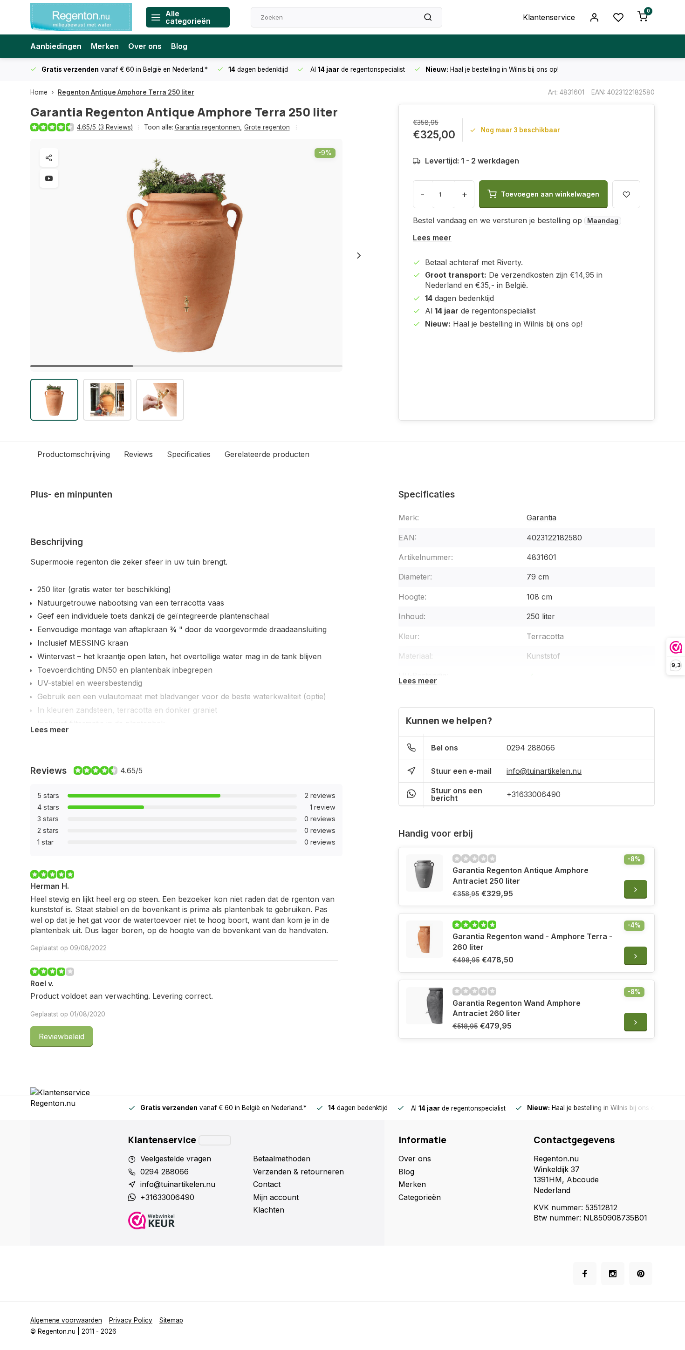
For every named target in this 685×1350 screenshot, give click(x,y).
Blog (179, 46)
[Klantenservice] (215, 1140)
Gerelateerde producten (267, 454)
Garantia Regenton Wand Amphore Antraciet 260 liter (516, 1008)
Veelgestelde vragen (175, 1158)
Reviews (138, 454)
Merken (105, 46)
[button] (358, 255)
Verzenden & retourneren (298, 1171)
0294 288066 (531, 747)
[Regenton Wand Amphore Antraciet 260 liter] (424, 1005)
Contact (267, 1184)
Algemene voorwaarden (66, 1320)
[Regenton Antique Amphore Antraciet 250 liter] (424, 873)
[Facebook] (584, 1273)
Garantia (541, 517)
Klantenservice (549, 17)
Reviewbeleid (61, 1036)
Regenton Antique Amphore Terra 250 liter (126, 92)
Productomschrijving (73, 454)
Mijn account (276, 1197)
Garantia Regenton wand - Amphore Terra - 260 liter (532, 941)
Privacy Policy (130, 1320)
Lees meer (432, 237)
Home (39, 92)
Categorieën (419, 1197)
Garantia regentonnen (208, 127)
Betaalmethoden (281, 1158)
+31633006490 (534, 794)
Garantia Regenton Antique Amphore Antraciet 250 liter (520, 875)
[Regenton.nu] (81, 17)
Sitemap (171, 1320)
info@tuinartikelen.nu (544, 771)
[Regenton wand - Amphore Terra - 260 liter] (424, 939)
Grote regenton (267, 127)
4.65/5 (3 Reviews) (105, 127)
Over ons (145, 46)
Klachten (268, 1209)
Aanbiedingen (56, 46)
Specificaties (189, 454)
